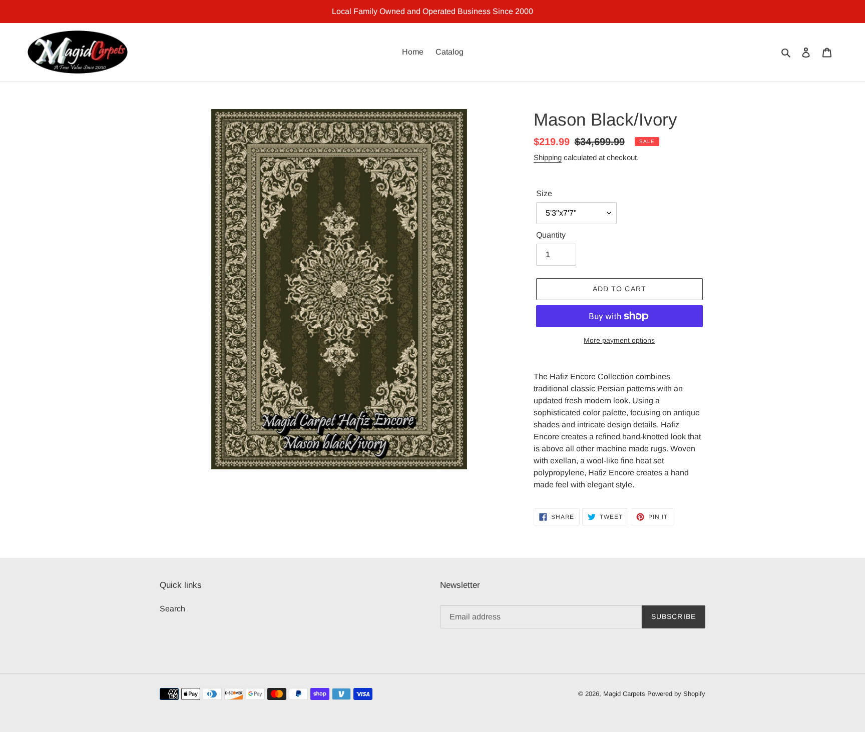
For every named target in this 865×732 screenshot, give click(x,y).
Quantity (551, 235)
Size (544, 193)
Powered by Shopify (676, 693)
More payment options (619, 340)
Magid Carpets (624, 693)
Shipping (548, 157)
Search (172, 608)
